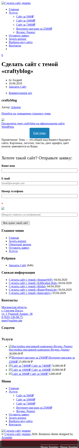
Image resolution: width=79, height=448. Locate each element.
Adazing (16, 107)
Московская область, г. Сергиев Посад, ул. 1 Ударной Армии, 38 (17, 310)
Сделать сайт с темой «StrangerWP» (31, 279)
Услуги (13, 12)
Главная (14, 9)
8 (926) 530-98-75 (12, 317)
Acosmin (6, 437)
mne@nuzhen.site (11, 320)
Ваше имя (8, 165)
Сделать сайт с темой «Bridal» (27, 286)
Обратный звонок (20, 244)
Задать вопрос (17, 38)
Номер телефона (12, 191)
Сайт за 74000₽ (25, 24)
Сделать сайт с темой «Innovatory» (30, 293)
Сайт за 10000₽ (25, 20)
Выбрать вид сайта (21, 42)
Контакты (15, 45)
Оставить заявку (19, 35)
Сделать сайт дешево (17, 434)
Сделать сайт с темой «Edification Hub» (33, 283)
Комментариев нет (20, 93)
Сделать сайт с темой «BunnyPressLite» (33, 289)
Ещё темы (39, 133)
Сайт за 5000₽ (25, 16)
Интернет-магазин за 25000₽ (34, 28)
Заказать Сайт (17, 86)
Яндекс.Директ (25, 32)
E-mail (5, 178)
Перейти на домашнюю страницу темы (26, 113)
